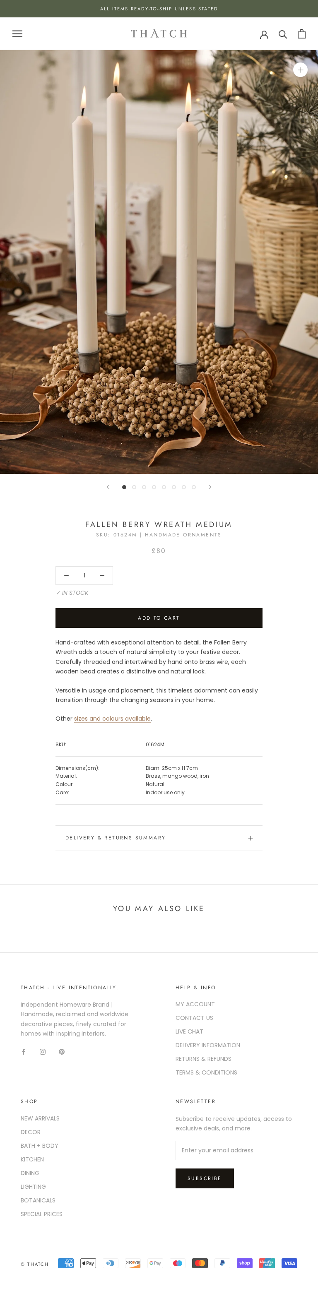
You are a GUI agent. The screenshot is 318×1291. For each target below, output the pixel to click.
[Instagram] (43, 1051)
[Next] (210, 487)
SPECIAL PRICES (42, 1214)
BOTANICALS (38, 1200)
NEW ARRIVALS (40, 1118)
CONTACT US (194, 1018)
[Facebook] (23, 1051)
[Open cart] (302, 33)
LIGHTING (33, 1187)
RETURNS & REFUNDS (203, 1059)
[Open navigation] (17, 33)
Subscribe (205, 1178)
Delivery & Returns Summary (115, 837)
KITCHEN (32, 1159)
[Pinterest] (62, 1051)
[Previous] (108, 487)
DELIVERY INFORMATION (208, 1045)
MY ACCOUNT (195, 1004)
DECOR (31, 1132)
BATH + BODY (39, 1146)
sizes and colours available (112, 718)
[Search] (283, 33)
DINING (30, 1173)
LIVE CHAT (189, 1031)
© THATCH (35, 1264)
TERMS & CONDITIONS (206, 1072)
